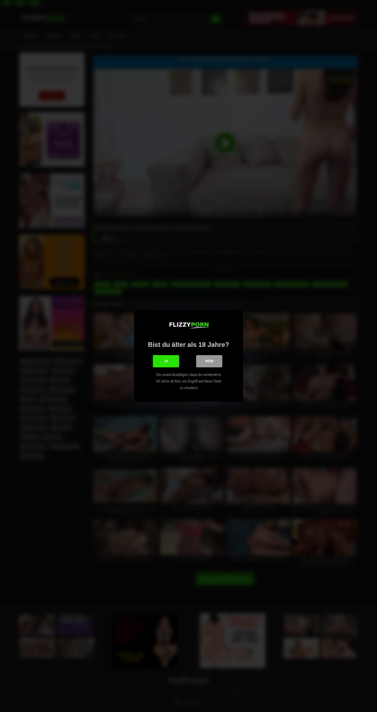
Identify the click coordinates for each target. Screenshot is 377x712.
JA (166, 361)
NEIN (209, 361)
